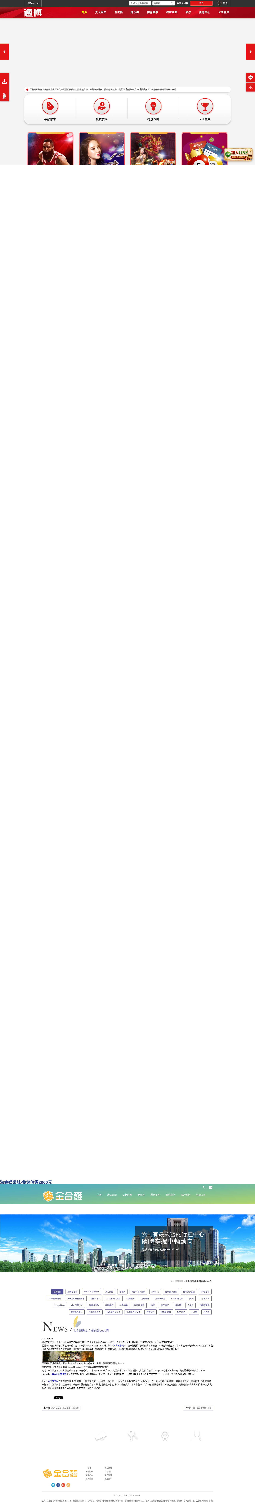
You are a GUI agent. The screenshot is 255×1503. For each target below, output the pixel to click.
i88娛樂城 (109, 1305)
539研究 (155, 1292)
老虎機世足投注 (133, 1312)
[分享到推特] (53, 1485)
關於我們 (185, 1195)
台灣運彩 (131, 1298)
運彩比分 (109, 1292)
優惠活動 (179, 1281)
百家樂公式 (204, 1298)
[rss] (68, 1485)
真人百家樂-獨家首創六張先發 (65, 1407)
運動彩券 (124, 1305)
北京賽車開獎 (171, 1292)
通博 (153, 1305)
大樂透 (190, 1305)
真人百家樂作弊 (59, 1374)
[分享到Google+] (63, 1485)
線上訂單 (201, 1195)
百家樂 (122, 1292)
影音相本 (155, 1195)
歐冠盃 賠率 (139, 1305)
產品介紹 (112, 1195)
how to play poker (91, 1292)
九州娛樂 (145, 1298)
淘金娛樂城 (118, 1345)
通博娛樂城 (72, 1292)
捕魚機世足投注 (113, 1312)
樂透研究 (150, 1312)
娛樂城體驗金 (76, 1312)
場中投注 (181, 1312)
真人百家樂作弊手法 (202, 1407)
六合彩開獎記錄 (113, 1298)
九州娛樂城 (160, 1298)
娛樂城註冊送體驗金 (75, 1298)
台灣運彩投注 (94, 1312)
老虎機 (194, 1312)
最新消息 (127, 1195)
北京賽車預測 (55, 1298)
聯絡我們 (170, 1195)
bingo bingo (60, 1305)
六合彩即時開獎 (138, 1292)
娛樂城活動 (94, 1305)
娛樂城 (178, 1305)
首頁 (99, 1195)
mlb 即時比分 (177, 1298)
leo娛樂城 (205, 1292)
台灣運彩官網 (189, 1292)
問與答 (141, 1195)
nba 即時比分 (77, 1305)
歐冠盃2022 (166, 1312)
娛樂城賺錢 (204, 1305)
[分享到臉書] (58, 1485)
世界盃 (206, 1312)
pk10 (191, 1298)
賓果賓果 (165, 1305)
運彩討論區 (95, 1298)
